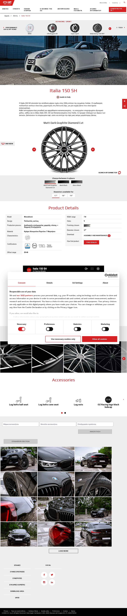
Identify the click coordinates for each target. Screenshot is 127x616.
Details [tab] (50, 283)
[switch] (49, 329)
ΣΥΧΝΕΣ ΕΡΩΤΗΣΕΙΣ (17, 572)
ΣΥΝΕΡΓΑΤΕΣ (17, 578)
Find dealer (91, 242)
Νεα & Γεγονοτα (78, 9)
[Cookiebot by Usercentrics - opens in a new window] (106, 275)
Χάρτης (73, 611)
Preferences (56, 611)
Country (115, 3)
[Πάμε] (124, 2)
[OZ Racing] (32, 3)
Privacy (6, 611)
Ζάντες (5, 9)
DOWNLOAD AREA (17, 591)
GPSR (17, 598)
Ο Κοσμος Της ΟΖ (46, 9)
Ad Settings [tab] (77, 283)
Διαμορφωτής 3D (116, 9)
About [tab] (105, 283)
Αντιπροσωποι (64, 9)
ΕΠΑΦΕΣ (17, 565)
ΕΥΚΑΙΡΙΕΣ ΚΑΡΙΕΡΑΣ (17, 585)
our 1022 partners (25, 295)
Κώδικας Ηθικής (33, 611)
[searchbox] (21, 424)
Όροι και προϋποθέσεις (18, 611)
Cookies (65, 611)
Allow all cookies (99, 339)
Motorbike (103, 3)
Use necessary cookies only (63, 339)
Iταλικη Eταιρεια (27, 9)
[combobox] (20, 424)
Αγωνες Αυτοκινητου (95, 9)
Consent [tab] (21, 283)
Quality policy (45, 611)
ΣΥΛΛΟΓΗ (16, 9)
